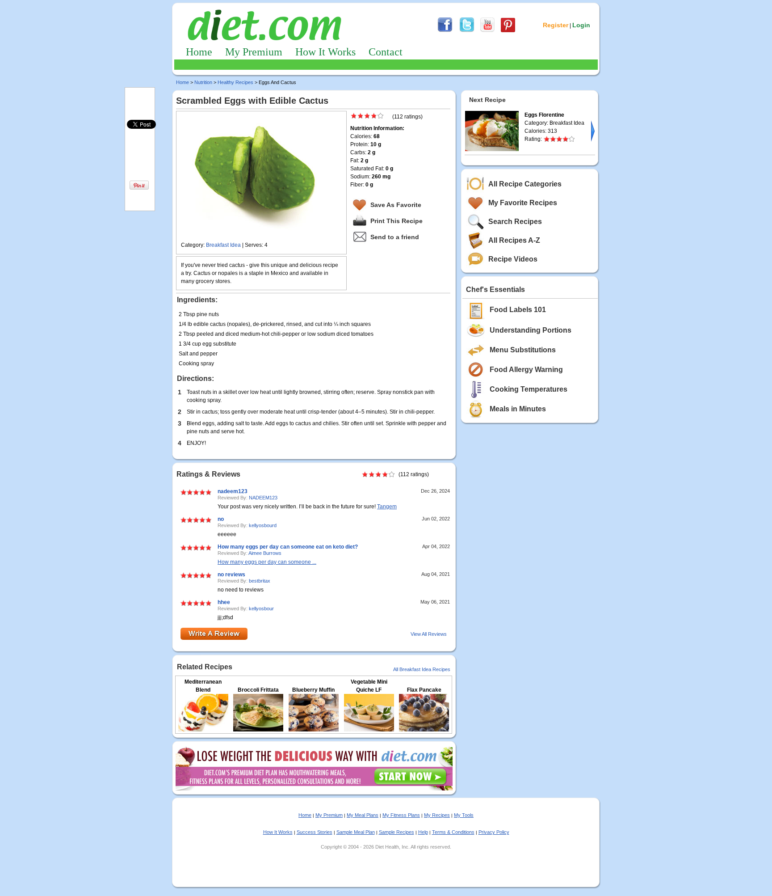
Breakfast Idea (223, 245)
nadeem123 (233, 491)
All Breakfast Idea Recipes (421, 669)
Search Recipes (515, 221)
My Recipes (437, 815)
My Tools (464, 815)
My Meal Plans (362, 815)
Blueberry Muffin (313, 690)
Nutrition (203, 82)
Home (199, 52)
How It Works (325, 52)
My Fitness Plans (401, 815)
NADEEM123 (263, 497)
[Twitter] (466, 31)
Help (423, 832)
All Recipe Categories (525, 184)
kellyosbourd (263, 525)
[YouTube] (487, 31)
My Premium (253, 52)
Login (581, 25)
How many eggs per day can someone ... (267, 562)
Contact (386, 52)
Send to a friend (394, 237)
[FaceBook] (445, 31)
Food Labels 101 (518, 309)
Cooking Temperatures (528, 389)
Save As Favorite (395, 204)
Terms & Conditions (453, 832)
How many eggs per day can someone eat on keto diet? (288, 547)
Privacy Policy (493, 832)
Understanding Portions (530, 330)
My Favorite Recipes (522, 203)
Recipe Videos (512, 259)
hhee (224, 602)
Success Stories (314, 832)
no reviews (231, 574)
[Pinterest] (508, 31)
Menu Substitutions (523, 350)
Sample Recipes (396, 832)
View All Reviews (429, 634)
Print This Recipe (396, 220)
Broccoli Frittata (258, 690)
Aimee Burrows (264, 553)
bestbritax (259, 580)
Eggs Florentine (544, 115)
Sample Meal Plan (355, 832)
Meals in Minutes (518, 409)
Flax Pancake (424, 690)
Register (555, 25)
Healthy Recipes (235, 82)
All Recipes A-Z (514, 240)
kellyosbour (261, 608)
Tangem (387, 506)
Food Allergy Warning (526, 369)
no (221, 519)
